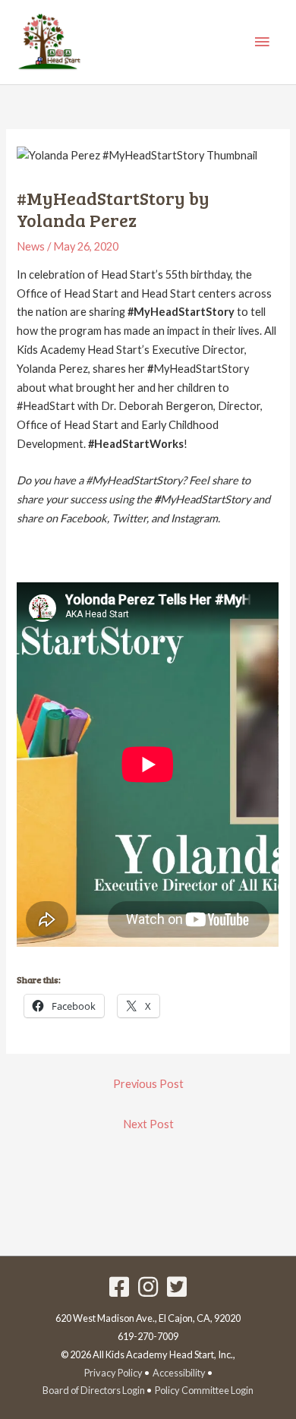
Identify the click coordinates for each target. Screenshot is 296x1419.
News (31, 246)
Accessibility (179, 1373)
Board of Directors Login (94, 1390)
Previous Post (148, 1083)
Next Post (148, 1124)
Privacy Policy (113, 1373)
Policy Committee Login (204, 1390)
